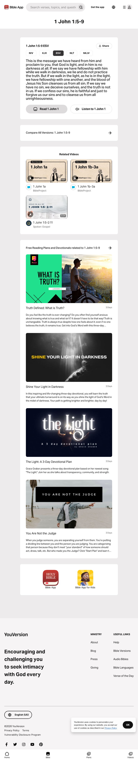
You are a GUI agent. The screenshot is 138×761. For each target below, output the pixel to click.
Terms (25, 730)
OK (128, 724)
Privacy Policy (11, 730)
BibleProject (39, 190)
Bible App (50, 587)
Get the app (97, 7)
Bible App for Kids (85, 587)
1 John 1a (42, 186)
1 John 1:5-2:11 (46, 222)
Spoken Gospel (41, 226)
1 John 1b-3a (90, 186)
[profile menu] (127, 7)
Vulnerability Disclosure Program (22, 734)
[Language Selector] (113, 7)
